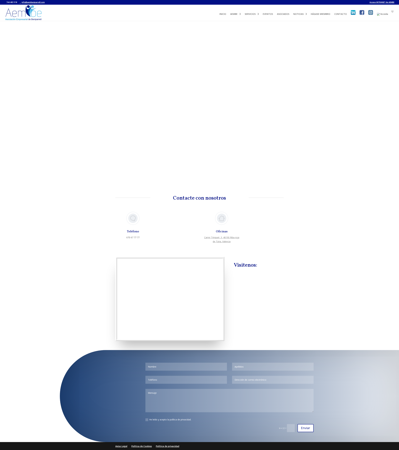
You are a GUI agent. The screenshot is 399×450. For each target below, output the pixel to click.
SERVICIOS (250, 14)
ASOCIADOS (283, 14)
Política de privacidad (167, 446)
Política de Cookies (141, 446)
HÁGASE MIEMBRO (320, 14)
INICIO (222, 14)
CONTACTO (340, 14)
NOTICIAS (298, 14)
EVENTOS (268, 14)
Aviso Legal (121, 446)
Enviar (305, 428)
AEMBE (234, 14)
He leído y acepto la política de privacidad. (170, 419)
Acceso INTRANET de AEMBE (382, 2)
